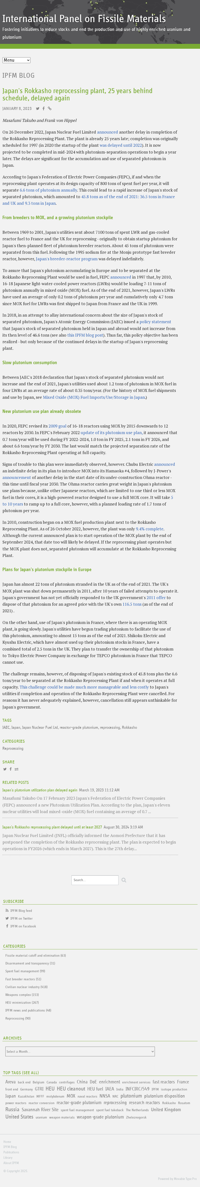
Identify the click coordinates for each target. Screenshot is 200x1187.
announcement (16, 477)
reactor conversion (41, 1103)
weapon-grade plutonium (100, 1117)
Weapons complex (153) (22, 995)
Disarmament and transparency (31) (30, 963)
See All (30, 1073)
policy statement (155, 321)
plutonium (131, 1096)
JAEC (6, 728)
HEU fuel (95, 1089)
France (183, 1082)
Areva (10, 1082)
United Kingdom (166, 1109)
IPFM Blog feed (21, 911)
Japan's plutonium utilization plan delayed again (39, 790)
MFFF (40, 1096)
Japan (15, 728)
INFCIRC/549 (138, 1089)
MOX (71, 1096)
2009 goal (57, 426)
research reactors (144, 1102)
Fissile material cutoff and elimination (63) (35, 955)
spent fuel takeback (110, 1110)
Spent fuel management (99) (25, 971)
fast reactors (164, 1082)
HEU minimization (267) (22, 1002)
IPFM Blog (18, 75)
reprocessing (110, 728)
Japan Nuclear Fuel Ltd (40, 728)
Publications (11, 1152)
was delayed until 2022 (121, 145)
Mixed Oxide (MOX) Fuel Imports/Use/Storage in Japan (94, 397)
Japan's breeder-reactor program (67, 259)
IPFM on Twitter (21, 918)
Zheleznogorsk (136, 1117)
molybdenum (55, 1096)
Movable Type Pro (185, 1179)
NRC (115, 1096)
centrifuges (67, 1082)
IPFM (155, 1089)
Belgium (38, 1082)
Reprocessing (12, 749)
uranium (41, 1117)
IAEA (109, 1089)
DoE (93, 1082)
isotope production (174, 1089)
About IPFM (11, 1163)
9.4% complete (149, 529)
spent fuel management (77, 1110)
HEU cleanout (71, 1089)
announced (107, 132)
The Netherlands (137, 1110)
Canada (52, 1082)
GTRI (39, 1089)
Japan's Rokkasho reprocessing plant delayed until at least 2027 (52, 827)
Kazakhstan (26, 1096)
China (82, 1082)
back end (24, 1082)
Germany (26, 1089)
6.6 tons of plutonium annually (48, 190)
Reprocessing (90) (17, 1018)
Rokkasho (129, 728)
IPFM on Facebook (23, 926)
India (119, 1089)
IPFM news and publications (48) (28, 1010)
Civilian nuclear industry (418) (26, 987)
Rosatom (184, 1103)
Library (7, 1157)
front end (11, 1089)
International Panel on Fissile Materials (84, 18)
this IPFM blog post (85, 335)
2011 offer (156, 597)
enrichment (109, 1082)
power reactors (15, 1103)
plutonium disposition (164, 1096)
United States (19, 1117)
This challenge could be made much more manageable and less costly (84, 687)
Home (7, 1142)
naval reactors (87, 1096)
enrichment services (136, 1082)
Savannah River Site (40, 1109)
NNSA (105, 1096)
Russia (12, 1109)
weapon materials (62, 1117)
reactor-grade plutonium (79, 728)
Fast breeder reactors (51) (23, 979)
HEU (50, 1089)
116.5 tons (131, 604)
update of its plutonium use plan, (112, 432)
